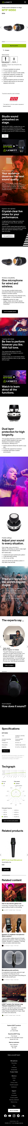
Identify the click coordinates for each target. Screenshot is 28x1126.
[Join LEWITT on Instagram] (14, 1115)
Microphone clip (17, 64)
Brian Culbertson (14, 1044)
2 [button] (6, 42)
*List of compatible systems (10, 311)
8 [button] (24, 42)
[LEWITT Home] (7, 3)
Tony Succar (14, 1036)
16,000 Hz (16, 816)
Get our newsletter (14, 1110)
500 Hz (5, 814)
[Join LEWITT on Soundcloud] (22, 1116)
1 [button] (3, 42)
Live (14, 1065)
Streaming (14, 1067)
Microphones (14, 1061)
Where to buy (14, 1102)
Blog (14, 1106)
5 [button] (15, 42)
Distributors (14, 1087)
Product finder (14, 1072)
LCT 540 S (14, 1027)
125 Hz (5, 810)
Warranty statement (14, 1099)
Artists (14, 1078)
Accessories (14, 1069)
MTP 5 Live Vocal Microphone (12, 860)
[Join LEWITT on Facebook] (5, 1115)
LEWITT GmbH (11, 1123)
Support (14, 1091)
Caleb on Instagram (9, 665)
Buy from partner (14, 45)
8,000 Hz (16, 814)
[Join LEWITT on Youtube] (10, 1115)
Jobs (14, 1080)
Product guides (14, 1097)
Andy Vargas (14, 1046)
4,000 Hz (16, 812)
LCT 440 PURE (14, 1031)
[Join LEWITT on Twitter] (18, 1115)
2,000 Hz (16, 810)
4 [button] (12, 42)
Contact (14, 1093)
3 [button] (9, 42)
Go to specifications (8, 236)
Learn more (6, 869)
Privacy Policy (14, 1082)
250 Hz (5, 812)
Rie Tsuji (14, 1047)
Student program (14, 1085)
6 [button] (18, 42)
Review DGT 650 (14, 1039)
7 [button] (21, 42)
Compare (7, 50)
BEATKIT (14, 1029)
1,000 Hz (5, 816)
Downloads (14, 1095)
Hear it (5, 136)
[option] (14, 27)
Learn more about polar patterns (11, 820)
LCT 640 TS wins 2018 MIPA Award (14, 1037)
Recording (14, 1063)
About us (14, 1076)
